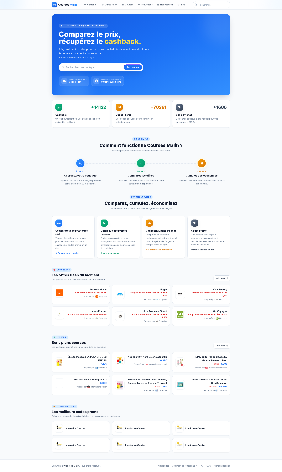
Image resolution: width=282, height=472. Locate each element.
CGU (209, 465)
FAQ (202, 465)
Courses (129, 4)
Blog (183, 4)
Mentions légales (222, 465)
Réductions (147, 4)
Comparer (92, 4)
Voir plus (220, 278)
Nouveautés (166, 4)
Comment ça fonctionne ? (184, 465)
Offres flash (111, 4)
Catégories (163, 465)
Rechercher (133, 67)
